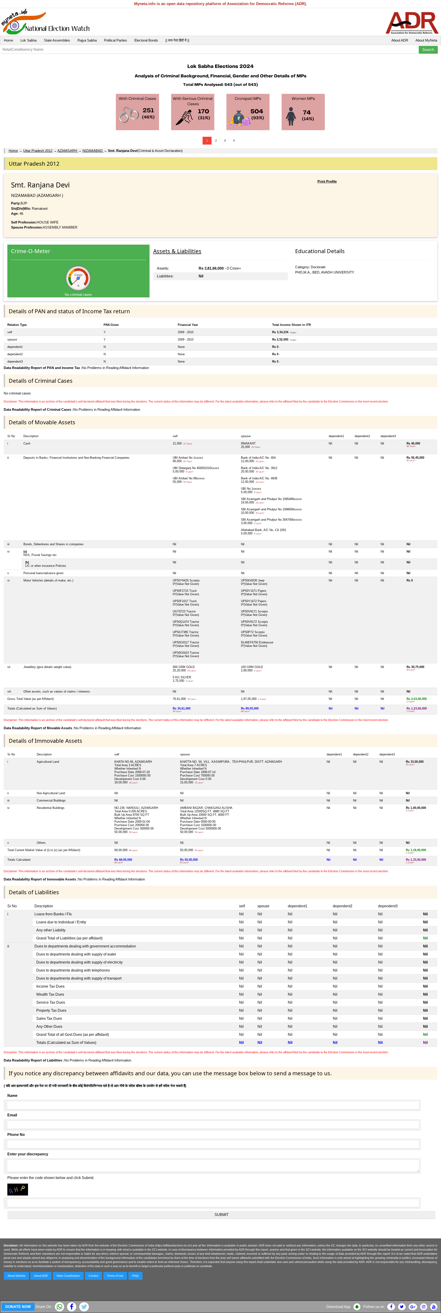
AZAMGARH (67, 151)
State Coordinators (68, 1275)
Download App (338, 1307)
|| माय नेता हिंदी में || (177, 40)
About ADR (399, 40)
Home (8, 40)
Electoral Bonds (146, 40)
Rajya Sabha (87, 40)
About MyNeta (426, 40)
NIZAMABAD (93, 151)
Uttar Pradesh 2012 (37, 151)
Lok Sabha (28, 40)
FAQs (135, 1275)
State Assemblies (57, 40)
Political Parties (115, 40)
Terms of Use (115, 1275)
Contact (93, 1275)
